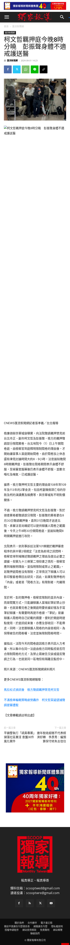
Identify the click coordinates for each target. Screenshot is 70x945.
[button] (6, 17)
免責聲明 (44, 930)
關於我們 (19, 923)
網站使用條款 (29, 930)
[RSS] (30, 903)
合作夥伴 (32, 923)
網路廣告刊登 (40, 926)
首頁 (6, 26)
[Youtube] (51, 903)
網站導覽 (57, 930)
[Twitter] (17, 69)
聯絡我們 (35, 933)
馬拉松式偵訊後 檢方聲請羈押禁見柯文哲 (31, 690)
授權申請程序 (12, 930)
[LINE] (34, 69)
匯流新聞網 (18, 26)
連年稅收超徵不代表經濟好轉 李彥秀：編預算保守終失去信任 (51, 737)
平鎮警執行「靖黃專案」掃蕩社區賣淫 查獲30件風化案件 (19, 737)
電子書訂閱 (46, 923)
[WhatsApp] (26, 69)
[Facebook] (8, 69)
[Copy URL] (43, 69)
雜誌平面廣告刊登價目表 (17, 926)
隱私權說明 (57, 926)
